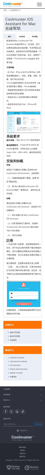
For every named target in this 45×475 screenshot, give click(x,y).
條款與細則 (22, 447)
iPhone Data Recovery (18, 369)
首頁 (5, 10)
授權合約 (22, 453)
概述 (9, 37)
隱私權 (22, 450)
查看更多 (13, 377)
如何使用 (22, 37)
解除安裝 (22, 456)
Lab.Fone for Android (18, 361)
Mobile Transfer (16, 373)
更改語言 (23, 430)
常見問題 (35, 37)
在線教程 (13, 340)
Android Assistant (17, 357)
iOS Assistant (15, 365)
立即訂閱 (38, 424)
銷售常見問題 (15, 332)
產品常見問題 (15, 336)
